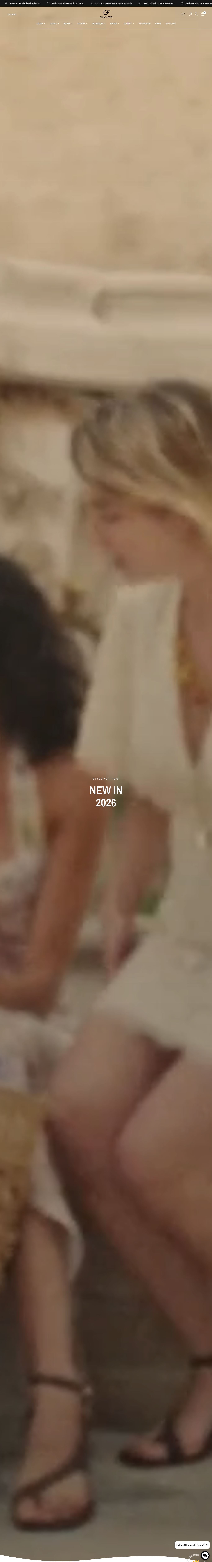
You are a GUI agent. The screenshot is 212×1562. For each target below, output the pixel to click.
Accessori (97, 23)
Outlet (128, 23)
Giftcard (171, 23)
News (158, 23)
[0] (201, 14)
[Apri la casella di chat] (205, 1555)
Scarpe (81, 23)
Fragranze (145, 23)
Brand (113, 23)
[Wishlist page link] (183, 14)
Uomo (40, 23)
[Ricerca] (196, 14)
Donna (53, 23)
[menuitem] (40, 23)
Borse (67, 23)
